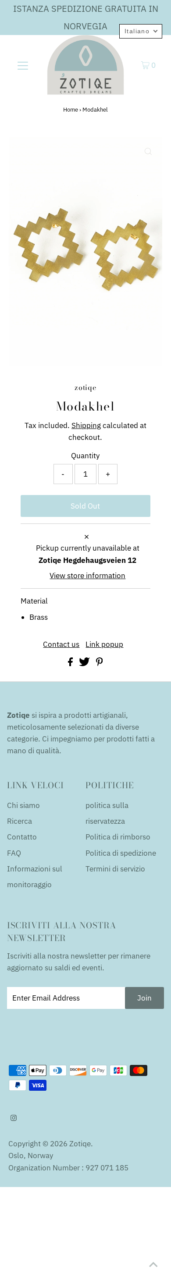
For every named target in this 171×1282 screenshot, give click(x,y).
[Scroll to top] (153, 1264)
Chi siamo (23, 805)
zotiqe (80, 1144)
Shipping (86, 425)
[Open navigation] (22, 65)
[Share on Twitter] (85, 663)
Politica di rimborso (118, 837)
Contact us (61, 644)
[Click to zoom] (148, 151)
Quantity (85, 455)
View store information (87, 575)
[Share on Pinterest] (99, 663)
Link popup (104, 644)
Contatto (22, 837)
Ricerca (19, 821)
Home (70, 109)
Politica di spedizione (121, 853)
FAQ (14, 853)
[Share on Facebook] (71, 663)
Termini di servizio (115, 869)
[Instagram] (13, 1118)
